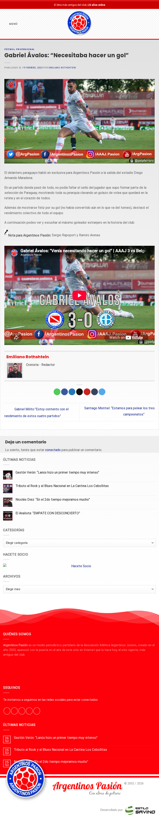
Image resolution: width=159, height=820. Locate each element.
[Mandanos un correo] (29, 710)
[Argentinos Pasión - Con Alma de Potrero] (79, 24)
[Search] (154, 24)
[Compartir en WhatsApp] (57, 391)
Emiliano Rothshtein (62, 67)
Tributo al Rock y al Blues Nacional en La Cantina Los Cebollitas (62, 486)
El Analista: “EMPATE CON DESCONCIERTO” (48, 513)
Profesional (25, 49)
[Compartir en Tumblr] (94, 391)
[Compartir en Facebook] (64, 391)
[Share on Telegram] (102, 391)
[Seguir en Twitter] (21, 710)
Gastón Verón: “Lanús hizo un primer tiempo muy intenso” (57, 472)
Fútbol (9, 49)
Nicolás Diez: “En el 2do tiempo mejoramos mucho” (53, 499)
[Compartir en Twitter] (72, 391)
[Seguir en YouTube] (36, 710)
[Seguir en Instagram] (14, 710)
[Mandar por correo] (79, 391)
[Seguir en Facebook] (7, 710)
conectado (53, 450)
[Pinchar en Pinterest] (87, 391)
